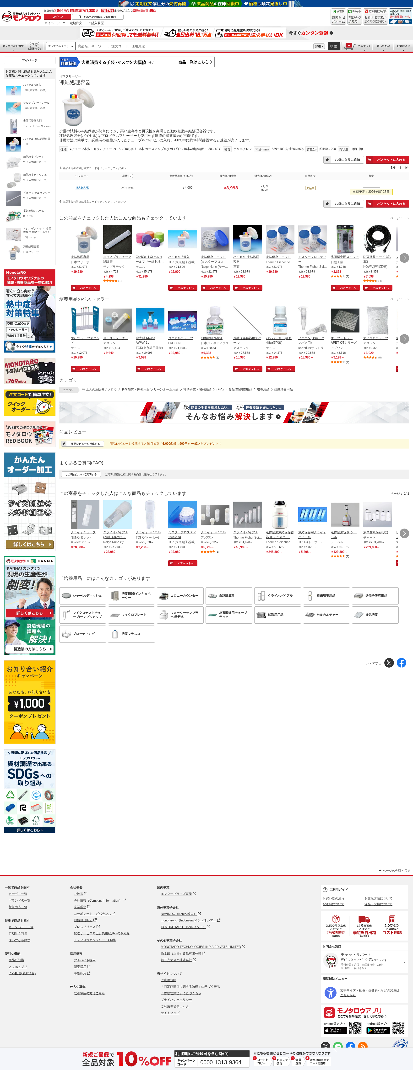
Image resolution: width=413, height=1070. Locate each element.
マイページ (52, 23)
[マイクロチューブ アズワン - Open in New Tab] (377, 321)
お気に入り (403, 45)
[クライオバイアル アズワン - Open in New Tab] (215, 515)
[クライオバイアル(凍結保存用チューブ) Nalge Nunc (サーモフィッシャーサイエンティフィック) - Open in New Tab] (117, 515)
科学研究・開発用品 (197, 389)
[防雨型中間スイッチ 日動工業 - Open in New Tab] (345, 240)
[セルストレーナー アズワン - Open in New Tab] (117, 321)
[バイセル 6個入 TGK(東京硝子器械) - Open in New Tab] (182, 240)
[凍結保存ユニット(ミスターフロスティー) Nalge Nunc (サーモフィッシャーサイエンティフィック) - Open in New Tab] (215, 240)
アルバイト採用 (85, 960)
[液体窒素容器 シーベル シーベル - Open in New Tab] (345, 515)
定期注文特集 (18, 933)
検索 (333, 46)
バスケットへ (88, 287)
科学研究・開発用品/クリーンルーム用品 (150, 389)
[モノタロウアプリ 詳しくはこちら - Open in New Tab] (364, 1012)
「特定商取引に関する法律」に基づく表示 (190, 986)
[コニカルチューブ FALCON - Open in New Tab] (182, 321)
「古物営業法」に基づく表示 (181, 993)
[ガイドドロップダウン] (375, 20)
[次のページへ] (404, 258)
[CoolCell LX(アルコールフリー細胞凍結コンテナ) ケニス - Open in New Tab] (150, 240)
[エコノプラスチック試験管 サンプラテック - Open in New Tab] (117, 240)
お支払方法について (378, 898)
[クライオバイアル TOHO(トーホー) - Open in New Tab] (150, 515)
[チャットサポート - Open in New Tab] (354, 16)
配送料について (333, 904)
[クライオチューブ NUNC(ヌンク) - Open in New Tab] (85, 515)
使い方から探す (19, 940)
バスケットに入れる (391, 159)
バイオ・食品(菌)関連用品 (234, 389)
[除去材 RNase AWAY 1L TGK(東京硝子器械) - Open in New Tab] (150, 321)
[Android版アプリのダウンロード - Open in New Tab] (386, 1028)
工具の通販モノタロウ (101, 389)
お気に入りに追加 (347, 159)
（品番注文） (35, 46)
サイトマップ (170, 1013)
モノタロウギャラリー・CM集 (95, 940)
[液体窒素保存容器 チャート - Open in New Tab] (377, 515)
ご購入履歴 (96, 23)
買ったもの (383, 45)
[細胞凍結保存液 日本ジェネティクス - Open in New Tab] (215, 321)
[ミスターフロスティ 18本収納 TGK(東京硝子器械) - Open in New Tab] (182, 515)
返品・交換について (378, 904)
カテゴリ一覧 (18, 894)
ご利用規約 (168, 980)
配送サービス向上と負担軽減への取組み (102, 933)
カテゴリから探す (13, 45)
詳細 (318, 46)
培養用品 (263, 389)
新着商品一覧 (18, 907)
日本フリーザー (70, 76)
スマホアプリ (18, 966)
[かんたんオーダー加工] (29, 550)
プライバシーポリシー (176, 999)
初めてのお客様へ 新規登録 (100, 17)
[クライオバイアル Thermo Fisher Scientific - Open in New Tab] (247, 515)
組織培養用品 (283, 389)
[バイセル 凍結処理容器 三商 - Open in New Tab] (247, 240)
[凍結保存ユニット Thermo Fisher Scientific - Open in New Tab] (280, 240)
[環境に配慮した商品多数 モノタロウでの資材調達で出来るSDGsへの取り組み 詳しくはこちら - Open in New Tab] (29, 832)
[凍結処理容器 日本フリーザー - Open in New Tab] (85, 240)
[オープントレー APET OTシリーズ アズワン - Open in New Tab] (345, 321)
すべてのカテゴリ (58, 46)
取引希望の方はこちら (89, 993)
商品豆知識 (16, 960)
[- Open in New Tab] (336, 926)
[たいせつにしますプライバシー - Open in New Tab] (400, 1047)
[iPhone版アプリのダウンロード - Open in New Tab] (342, 1028)
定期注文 (76, 23)
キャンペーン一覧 (21, 927)
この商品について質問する (81, 474)
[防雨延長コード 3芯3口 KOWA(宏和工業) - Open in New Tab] (377, 240)
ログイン (57, 16)
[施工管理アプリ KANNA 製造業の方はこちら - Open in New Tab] (29, 654)
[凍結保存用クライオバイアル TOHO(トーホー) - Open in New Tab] (312, 515)
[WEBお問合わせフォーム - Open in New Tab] (338, 16)
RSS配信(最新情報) (22, 973)
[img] (22, 16)
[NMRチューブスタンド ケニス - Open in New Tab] (85, 321)
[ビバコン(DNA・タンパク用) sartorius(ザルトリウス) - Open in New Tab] (312, 321)
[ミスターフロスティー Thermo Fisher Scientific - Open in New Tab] (312, 240)
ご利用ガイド (338, 889)
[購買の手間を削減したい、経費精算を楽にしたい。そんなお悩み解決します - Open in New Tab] (234, 412)
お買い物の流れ (333, 898)
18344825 (82, 188)
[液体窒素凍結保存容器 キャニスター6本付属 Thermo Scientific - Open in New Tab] (280, 515)
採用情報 (76, 953)
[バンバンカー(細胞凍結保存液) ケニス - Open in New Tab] (280, 321)
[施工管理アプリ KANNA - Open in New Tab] (29, 617)
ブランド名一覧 (19, 900)
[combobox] (194, 46)
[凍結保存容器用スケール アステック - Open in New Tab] (247, 321)
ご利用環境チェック (175, 1006)
